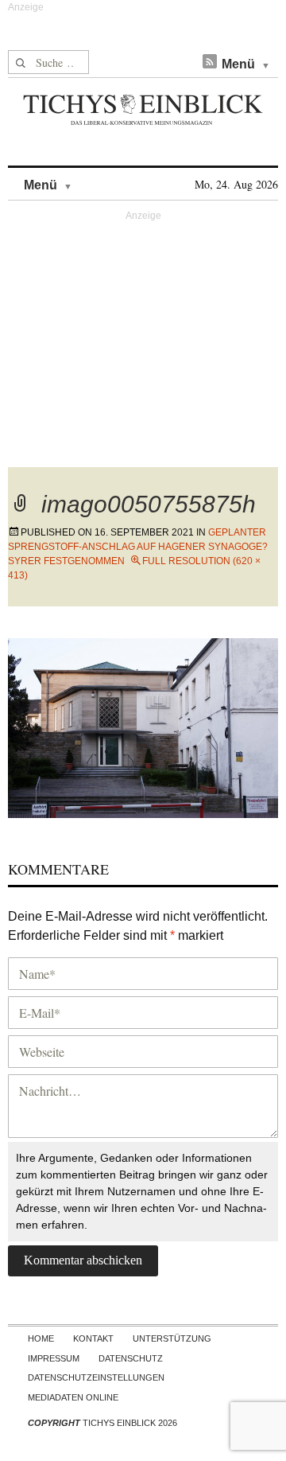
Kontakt (93, 1338)
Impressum (53, 1358)
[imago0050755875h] (143, 726)
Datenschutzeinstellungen (96, 1377)
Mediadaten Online (73, 1397)
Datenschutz (131, 1358)
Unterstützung (172, 1338)
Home (41, 1338)
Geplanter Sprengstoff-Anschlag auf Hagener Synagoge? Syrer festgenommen (138, 547)
